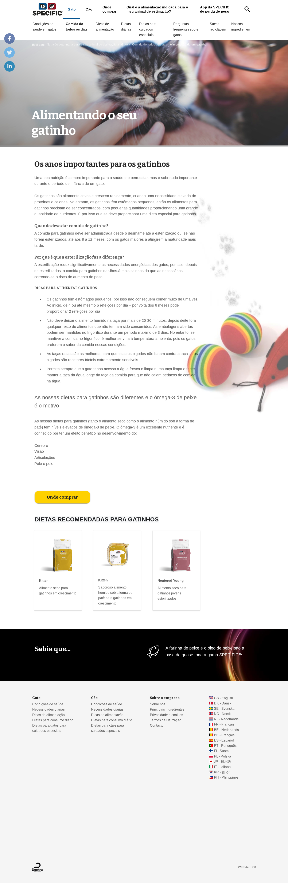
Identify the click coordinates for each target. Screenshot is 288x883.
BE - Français (224, 735)
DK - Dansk (222, 703)
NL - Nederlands (226, 719)
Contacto (156, 725)
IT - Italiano (222, 767)
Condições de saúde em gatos (44, 26)
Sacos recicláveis (218, 26)
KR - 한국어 (223, 772)
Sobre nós (157, 704)
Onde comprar (109, 9)
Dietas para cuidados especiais (147, 29)
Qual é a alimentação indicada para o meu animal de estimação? (157, 9)
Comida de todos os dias (76, 26)
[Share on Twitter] (9, 52)
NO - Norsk (222, 714)
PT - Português (225, 745)
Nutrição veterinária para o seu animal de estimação (82, 44)
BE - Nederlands (226, 730)
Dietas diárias (126, 26)
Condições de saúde (47, 704)
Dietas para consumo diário (52, 720)
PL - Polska (222, 756)
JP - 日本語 (222, 761)
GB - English (223, 698)
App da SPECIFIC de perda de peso (215, 9)
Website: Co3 (247, 867)
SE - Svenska (224, 708)
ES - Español (224, 740)
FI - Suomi (221, 751)
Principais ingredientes (167, 709)
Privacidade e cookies (166, 715)
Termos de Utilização (165, 720)
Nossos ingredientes (240, 26)
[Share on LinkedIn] (9, 66)
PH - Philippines (226, 777)
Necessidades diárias (48, 709)
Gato (72, 9)
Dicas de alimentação (105, 26)
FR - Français (224, 724)
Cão (89, 9)
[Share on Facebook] (9, 38)
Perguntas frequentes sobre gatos (185, 29)
